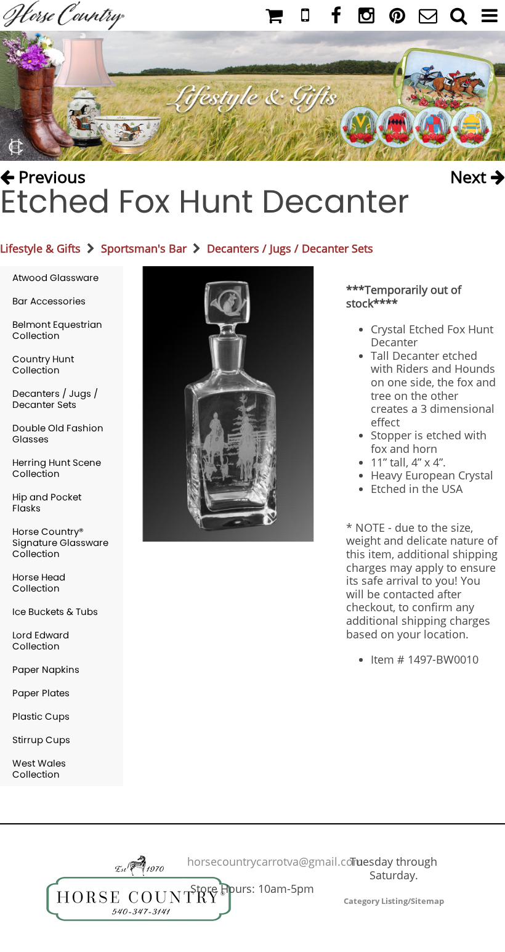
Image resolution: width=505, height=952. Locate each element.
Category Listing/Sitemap (394, 900)
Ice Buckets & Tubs (55, 611)
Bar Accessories (49, 301)
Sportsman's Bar (144, 248)
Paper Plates (41, 692)
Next (470, 174)
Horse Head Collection (38, 583)
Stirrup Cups (41, 739)
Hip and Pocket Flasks (46, 502)
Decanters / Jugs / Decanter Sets (290, 248)
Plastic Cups (41, 716)
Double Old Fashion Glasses (57, 433)
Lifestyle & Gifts (40, 248)
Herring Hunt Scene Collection (56, 468)
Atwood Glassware (55, 277)
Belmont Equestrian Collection (57, 330)
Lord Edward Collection (40, 641)
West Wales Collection (39, 769)
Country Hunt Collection (43, 364)
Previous (50, 174)
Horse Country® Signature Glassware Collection (60, 542)
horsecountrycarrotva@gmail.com (275, 861)
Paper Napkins (45, 669)
